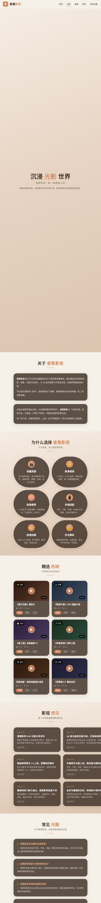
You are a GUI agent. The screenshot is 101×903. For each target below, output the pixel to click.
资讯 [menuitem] (84, 4)
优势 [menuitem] (69, 4)
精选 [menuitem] (76, 4)
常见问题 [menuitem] (94, 4)
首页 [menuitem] (61, 4)
